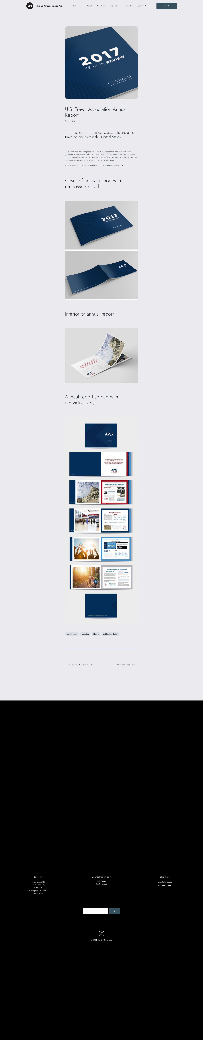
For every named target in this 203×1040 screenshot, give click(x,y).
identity (96, 634)
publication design (110, 634)
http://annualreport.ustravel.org (110, 165)
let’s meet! (167, 5)
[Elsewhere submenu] (121, 5)
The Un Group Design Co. (49, 5)
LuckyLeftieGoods (165, 882)
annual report (72, 634)
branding (85, 634)
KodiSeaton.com (164, 885)
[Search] (114, 911)
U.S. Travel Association (103, 133)
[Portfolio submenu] (82, 5)
